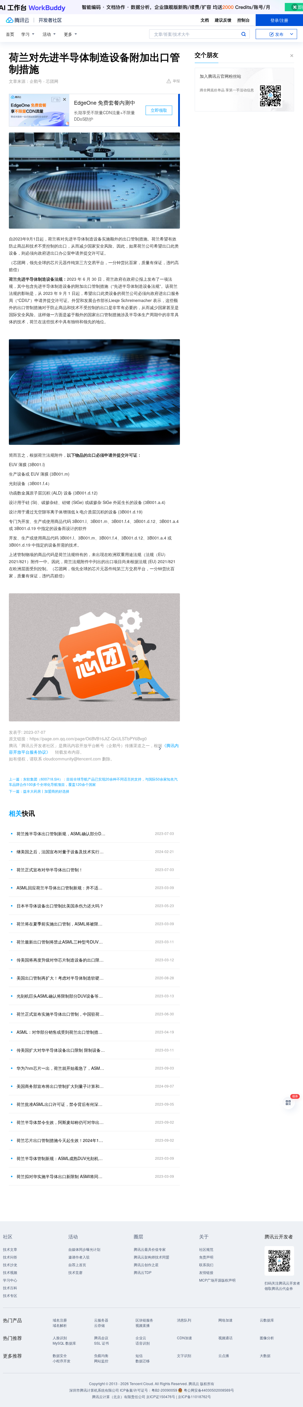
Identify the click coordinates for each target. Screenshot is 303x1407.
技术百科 (10, 1287)
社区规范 (206, 1249)
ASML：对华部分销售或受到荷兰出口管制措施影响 (61, 1032)
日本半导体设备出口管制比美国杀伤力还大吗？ (60, 906)
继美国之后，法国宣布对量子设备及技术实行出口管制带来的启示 (61, 851)
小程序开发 (61, 1360)
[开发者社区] (50, 20)
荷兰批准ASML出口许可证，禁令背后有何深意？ (61, 1104)
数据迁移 (143, 1360)
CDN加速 (184, 1337)
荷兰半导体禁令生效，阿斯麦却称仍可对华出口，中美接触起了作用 (61, 1122)
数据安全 (60, 1355)
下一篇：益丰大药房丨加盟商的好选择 (39, 791)
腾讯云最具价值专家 (150, 1249)
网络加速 (225, 1319)
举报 (176, 80)
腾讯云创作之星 (146, 1264)
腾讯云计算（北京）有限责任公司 (118, 1396)
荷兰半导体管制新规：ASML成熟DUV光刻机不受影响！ (61, 1158)
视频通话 (225, 1337)
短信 (139, 1355)
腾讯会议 (101, 1337)
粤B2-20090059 (165, 1390)
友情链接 (206, 1272)
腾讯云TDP (143, 1272)
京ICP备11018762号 (194, 1396)
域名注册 (60, 1319)
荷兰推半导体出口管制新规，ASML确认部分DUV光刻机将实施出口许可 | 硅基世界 (61, 833)
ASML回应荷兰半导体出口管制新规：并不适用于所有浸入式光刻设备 (61, 888)
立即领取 (159, 110)
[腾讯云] (17, 20)
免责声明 (206, 1256)
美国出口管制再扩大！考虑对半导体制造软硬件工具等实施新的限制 (61, 978)
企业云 (141, 1337)
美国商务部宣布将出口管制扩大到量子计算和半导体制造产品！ (61, 1086)
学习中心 (10, 1279)
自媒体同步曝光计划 (84, 1249)
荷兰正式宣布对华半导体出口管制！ (50, 870)
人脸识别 (60, 1337)
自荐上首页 (77, 1264)
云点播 (223, 1355)
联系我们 (206, 1264)
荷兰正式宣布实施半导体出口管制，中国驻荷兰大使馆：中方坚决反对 (61, 1014)
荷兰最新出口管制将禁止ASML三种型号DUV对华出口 (61, 942)
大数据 (265, 1355)
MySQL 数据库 (64, 1342)
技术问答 (10, 1256)
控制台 (243, 20)
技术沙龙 (10, 1264)
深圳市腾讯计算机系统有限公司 (94, 1390)
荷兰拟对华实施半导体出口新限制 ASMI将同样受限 (61, 1176)
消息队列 (184, 1319)
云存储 (99, 1325)
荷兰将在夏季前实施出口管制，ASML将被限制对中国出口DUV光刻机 (61, 924)
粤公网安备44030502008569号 (209, 1390)
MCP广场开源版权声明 (217, 1279)
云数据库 (267, 1319)
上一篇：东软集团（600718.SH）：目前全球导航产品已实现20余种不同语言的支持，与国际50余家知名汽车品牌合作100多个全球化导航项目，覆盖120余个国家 (93, 781)
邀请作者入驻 (79, 1256)
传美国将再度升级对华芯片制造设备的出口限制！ (61, 960)
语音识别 (143, 1342)
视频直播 (143, 1325)
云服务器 (101, 1319)
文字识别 (184, 1355)
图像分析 (267, 1337)
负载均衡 (101, 1355)
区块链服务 (144, 1319)
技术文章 (10, 1249)
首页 (10, 34)
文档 (205, 20)
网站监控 (101, 1360)
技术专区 (10, 1295)
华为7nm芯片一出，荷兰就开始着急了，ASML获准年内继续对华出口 (61, 1068)
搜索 (243, 34)
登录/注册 (279, 20)
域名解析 (60, 1325)
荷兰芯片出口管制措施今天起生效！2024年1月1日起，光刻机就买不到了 (61, 1140)
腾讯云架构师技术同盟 (151, 1256)
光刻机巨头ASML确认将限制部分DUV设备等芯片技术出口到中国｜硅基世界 (61, 996)
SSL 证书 (101, 1342)
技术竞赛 (75, 1272)
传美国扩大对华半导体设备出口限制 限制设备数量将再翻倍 (61, 1050)
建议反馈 (223, 20)
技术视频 (10, 1272)
